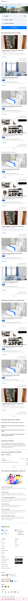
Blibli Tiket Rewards (4, 550)
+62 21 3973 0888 (20, 534)
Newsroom (3, 543)
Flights (16, 541)
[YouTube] (12, 592)
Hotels (16, 543)
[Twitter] (5, 592)
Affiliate (2, 548)
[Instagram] (15, 592)
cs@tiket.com (6, 533)
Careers (2, 544)
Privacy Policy (3, 562)
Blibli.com (3, 554)
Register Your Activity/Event (6, 568)
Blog (2, 541)
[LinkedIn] (9, 592)
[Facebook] (2, 592)
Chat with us (6, 530)
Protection (3, 552)
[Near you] (25, 16)
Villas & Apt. (17, 544)
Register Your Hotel (4, 566)
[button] (14, 422)
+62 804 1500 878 (20, 532)
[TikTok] (18, 592)
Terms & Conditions (4, 564)
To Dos (16, 546)
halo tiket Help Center (5, 559)
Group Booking (4, 560)
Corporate (3, 546)
